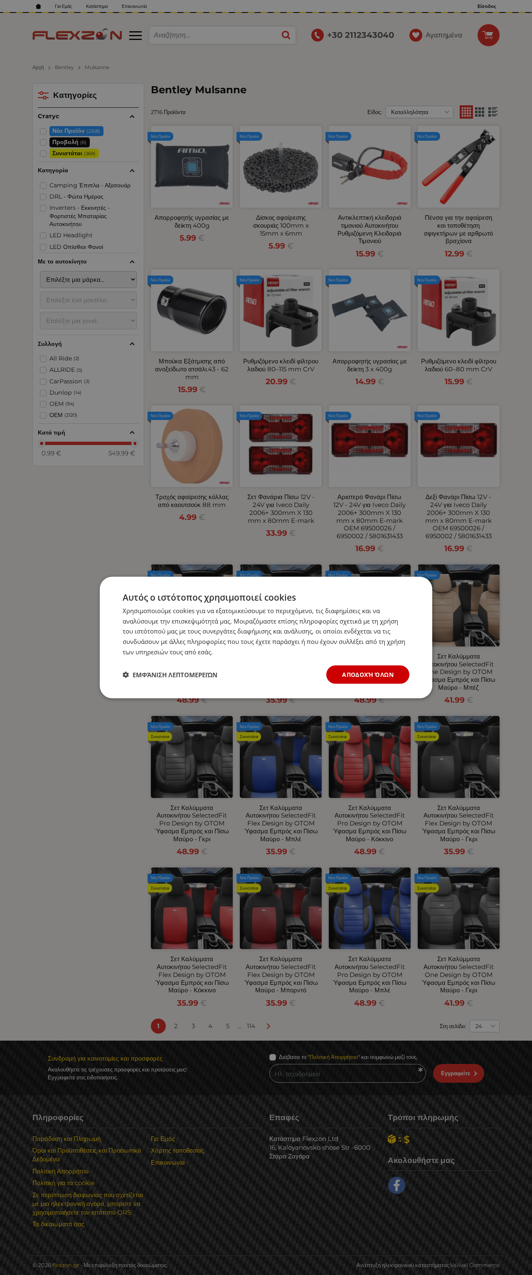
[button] (170, 674)
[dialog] (266, 637)
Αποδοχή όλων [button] (368, 674)
